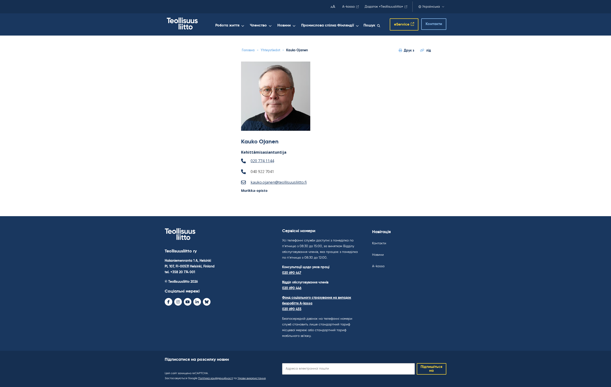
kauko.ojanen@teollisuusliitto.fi (279, 182)
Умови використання (251, 378)
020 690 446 (291, 288)
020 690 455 (291, 309)
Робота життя (227, 25)
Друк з (409, 50)
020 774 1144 (262, 160)
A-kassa (348, 6)
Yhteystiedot (270, 50)
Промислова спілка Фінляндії (327, 25)
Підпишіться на (431, 369)
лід (428, 50)
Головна (248, 50)
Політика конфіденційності (215, 378)
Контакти (434, 24)
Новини (284, 25)
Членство (258, 25)
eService (401, 24)
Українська (431, 6)
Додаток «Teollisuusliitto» (384, 6)
